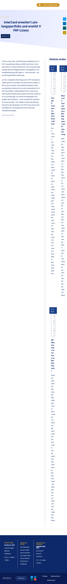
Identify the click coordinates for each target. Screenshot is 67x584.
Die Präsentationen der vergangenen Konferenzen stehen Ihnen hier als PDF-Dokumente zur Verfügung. (25, 555)
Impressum (51, 580)
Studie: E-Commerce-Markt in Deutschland (53, 111)
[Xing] (64, 28)
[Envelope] (64, 32)
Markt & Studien (54, 81)
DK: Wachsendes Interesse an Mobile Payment (53, 355)
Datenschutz (55, 576)
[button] (63, 4)
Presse (44, 576)
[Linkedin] (64, 23)
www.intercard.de (8, 115)
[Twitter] (64, 19)
